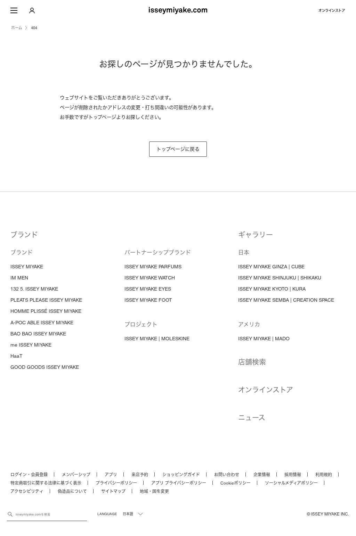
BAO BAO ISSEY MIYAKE (38, 333)
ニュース (251, 418)
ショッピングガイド (181, 474)
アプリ (111, 474)
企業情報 (261, 474)
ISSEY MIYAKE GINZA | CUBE (271, 266)
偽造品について (72, 491)
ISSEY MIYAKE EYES (147, 289)
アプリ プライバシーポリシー (178, 483)
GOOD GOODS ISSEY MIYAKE (44, 367)
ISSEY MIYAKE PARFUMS (152, 266)
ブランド (24, 235)
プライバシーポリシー (116, 483)
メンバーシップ (76, 474)
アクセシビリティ (26, 491)
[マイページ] (32, 10)
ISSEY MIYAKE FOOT (148, 300)
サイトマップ (113, 491)
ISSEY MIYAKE (26, 266)
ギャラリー (255, 235)
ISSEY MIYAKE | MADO (264, 338)
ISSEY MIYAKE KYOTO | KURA (272, 289)
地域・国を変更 (154, 491)
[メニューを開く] (14, 10)
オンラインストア (331, 10)
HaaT (16, 356)
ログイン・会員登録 (29, 474)
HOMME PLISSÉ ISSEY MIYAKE (45, 311)
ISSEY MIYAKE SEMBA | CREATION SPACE (286, 300)
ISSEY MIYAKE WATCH (149, 278)
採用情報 (292, 474)
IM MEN (19, 278)
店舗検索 (252, 362)
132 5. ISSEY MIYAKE (34, 289)
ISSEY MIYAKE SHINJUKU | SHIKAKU (279, 278)
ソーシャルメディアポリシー (291, 483)
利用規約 (323, 474)
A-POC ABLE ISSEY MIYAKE (41, 322)
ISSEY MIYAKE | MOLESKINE (156, 338)
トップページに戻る (178, 149)
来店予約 (139, 474)
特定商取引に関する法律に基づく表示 (45, 483)
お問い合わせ (226, 474)
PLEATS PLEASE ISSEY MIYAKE (46, 300)
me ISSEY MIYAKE (30, 345)
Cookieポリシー (235, 483)
